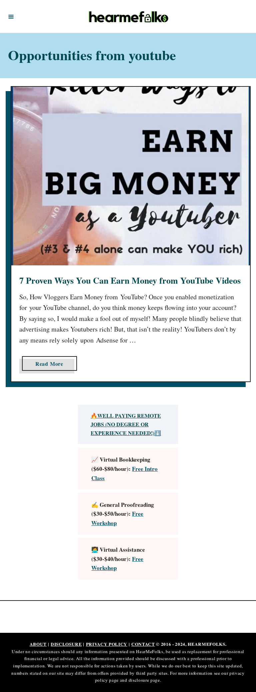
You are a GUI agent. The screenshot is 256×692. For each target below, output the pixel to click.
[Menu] (11, 16)
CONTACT (143, 644)
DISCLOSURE (66, 644)
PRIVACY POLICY (106, 644)
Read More (52, 365)
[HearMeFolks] (129, 16)
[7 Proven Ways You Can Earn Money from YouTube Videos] (130, 176)
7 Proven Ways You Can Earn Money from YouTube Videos (130, 280)
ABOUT (38, 644)
